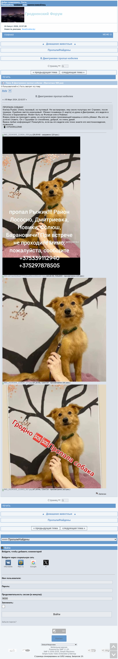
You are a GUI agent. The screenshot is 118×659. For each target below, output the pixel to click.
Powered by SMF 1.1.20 (59, 649)
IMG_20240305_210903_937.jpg (18, 489)
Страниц (53, 66)
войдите (18, 5)
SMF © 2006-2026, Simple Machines (59, 652)
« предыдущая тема (45, 72)
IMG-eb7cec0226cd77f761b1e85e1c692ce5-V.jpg (25, 276)
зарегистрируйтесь (36, 5)
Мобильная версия (59, 647)
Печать (6, 77)
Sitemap (72, 654)
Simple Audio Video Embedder (55, 654)
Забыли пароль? (9, 622)
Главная (9, 35)
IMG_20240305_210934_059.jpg (18, 135)
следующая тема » (73, 72)
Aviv (4, 90)
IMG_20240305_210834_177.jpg (18, 383)
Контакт (59, 638)
